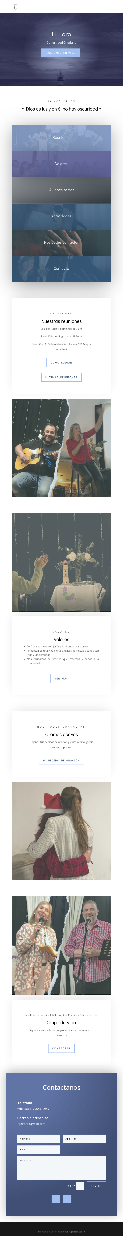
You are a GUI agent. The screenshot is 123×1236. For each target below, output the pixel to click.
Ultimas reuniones (61, 377)
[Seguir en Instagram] (67, 1199)
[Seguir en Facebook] (56, 1199)
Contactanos (61, 1088)
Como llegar (61, 362)
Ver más (61, 678)
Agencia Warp (77, 1231)
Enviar (96, 1186)
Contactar (61, 1048)
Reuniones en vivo (60, 52)
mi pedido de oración (61, 760)
